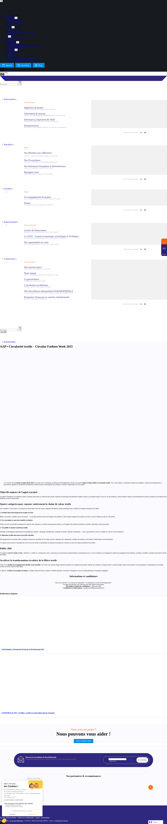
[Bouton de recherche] (20, 83)
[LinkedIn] (1, 75)
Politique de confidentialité (25, 817)
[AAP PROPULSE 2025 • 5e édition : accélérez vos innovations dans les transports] (37, 709)
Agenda (2, 76)
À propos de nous (9, 259)
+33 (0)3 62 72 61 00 (61, 821)
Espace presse (45, 817)
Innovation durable (9, 342)
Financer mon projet (10, 222)
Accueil (2, 817)
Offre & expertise (9, 99)
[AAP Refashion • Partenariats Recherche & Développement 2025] (37, 646)
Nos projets (7, 188)
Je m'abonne (142, 760)
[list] (83, 787)
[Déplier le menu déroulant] (16, 99)
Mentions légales (11, 817)
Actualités (3, 78)
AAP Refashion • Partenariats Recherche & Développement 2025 (22, 649)
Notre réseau (8, 144)
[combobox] (9, 84)
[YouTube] (3, 75)
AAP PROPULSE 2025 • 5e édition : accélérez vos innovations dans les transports (28, 713)
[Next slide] (150, 787)
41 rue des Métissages (16, 821)
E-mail (106, 759)
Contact (37, 817)
